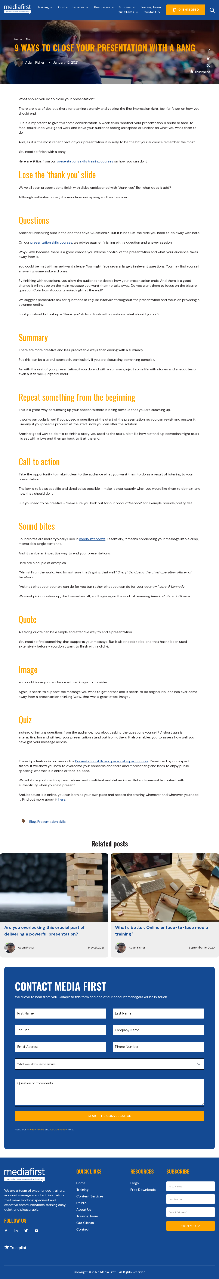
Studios (125, 7)
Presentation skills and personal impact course (111, 761)
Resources (102, 7)
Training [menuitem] (82, 1189)
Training (43, 7)
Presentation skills (51, 821)
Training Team (150, 7)
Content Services (71, 7)
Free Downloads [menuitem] (143, 1189)
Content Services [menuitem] (90, 1196)
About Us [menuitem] (83, 1209)
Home (18, 39)
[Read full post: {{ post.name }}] (54, 887)
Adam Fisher (34, 62)
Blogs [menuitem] (134, 1183)
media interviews (92, 539)
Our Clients (126, 12)
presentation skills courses (51, 242)
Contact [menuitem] (83, 1229)
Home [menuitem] (80, 1183)
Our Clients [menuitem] (85, 1223)
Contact (150, 12)
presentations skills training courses (85, 161)
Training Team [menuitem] (87, 1216)
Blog (28, 39)
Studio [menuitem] (81, 1203)
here (61, 799)
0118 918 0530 (188, 10)
